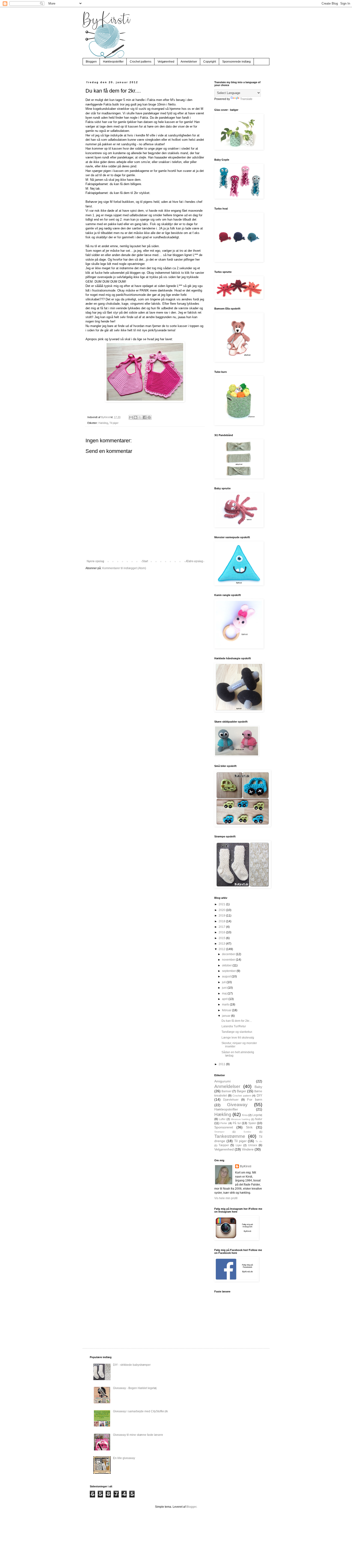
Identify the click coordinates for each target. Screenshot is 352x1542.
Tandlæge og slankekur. (237, 1032)
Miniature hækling (240, 1119)
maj (224, 993)
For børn (254, 1099)
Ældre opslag (194, 561)
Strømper (219, 1131)
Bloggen (91, 61)
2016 (222, 932)
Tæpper (224, 1145)
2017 (222, 927)
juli (224, 982)
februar (227, 1010)
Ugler (239, 1145)
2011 (222, 1064)
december (229, 954)
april (225, 999)
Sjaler (252, 1123)
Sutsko (247, 1131)
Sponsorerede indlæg (236, 61)
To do (258, 1141)
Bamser (226, 1091)
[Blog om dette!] (135, 417)
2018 (222, 921)
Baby (258, 1087)
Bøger (241, 1091)
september (229, 971)
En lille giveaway (124, 1458)
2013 (222, 943)
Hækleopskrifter (113, 61)
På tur (237, 1123)
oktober (227, 965)
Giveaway (237, 1104)
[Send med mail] (131, 417)
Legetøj (257, 1115)
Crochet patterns (140, 61)
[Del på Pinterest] (149, 417)
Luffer (222, 1119)
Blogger (191, 1506)
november (229, 959)
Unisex (252, 1145)
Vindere (248, 1149)
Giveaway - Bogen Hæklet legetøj (135, 1388)
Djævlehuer (230, 1099)
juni (224, 987)
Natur (258, 1119)
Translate (246, 99)
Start (145, 561)
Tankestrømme (229, 1136)
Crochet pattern (242, 1095)
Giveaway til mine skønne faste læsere (138, 1435)
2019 (222, 915)
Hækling (103, 422)
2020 (222, 910)
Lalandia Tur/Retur (233, 1026)
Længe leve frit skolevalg (237, 1037)
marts (226, 1004)
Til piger (114, 422)
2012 (222, 949)
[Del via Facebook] (144, 417)
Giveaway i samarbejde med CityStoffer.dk (140, 1411)
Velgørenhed (166, 61)
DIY (259, 1095)
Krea (245, 1115)
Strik (249, 1127)
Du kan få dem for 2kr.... (236, 1020)
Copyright (209, 61)
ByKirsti (245, 1166)
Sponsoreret (223, 1127)
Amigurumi (222, 1081)
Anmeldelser (189, 61)
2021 (222, 904)
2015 (222, 938)
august (227, 976)
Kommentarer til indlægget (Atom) (124, 568)
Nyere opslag (95, 561)
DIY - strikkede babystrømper (132, 1365)
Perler (223, 1123)
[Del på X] (140, 417)
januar (226, 1015)
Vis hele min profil (226, 1198)
